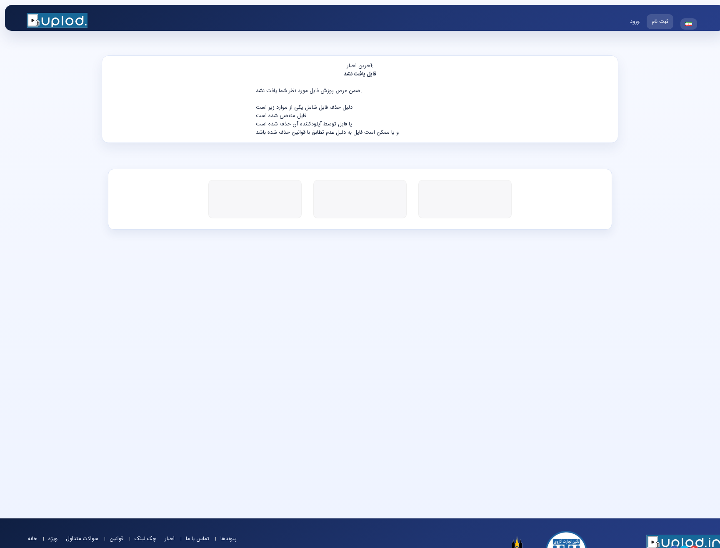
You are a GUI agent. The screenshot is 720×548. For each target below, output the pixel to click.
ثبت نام (660, 21)
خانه (33, 538)
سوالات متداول (83, 538)
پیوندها (228, 538)
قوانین (117, 538)
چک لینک (145, 538)
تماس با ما (198, 538)
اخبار (170, 538)
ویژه (53, 538)
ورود (635, 21)
